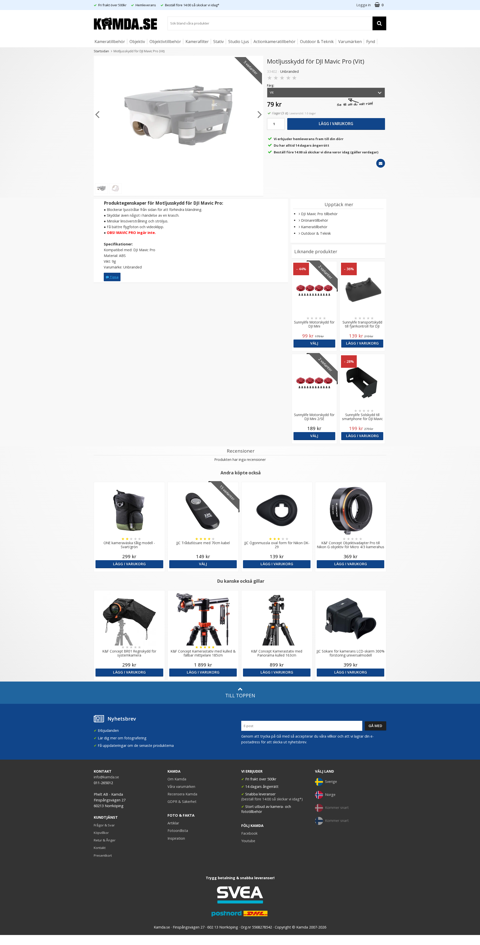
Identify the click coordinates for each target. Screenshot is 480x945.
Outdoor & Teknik (317, 41)
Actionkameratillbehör (275, 41)
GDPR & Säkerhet (182, 801)
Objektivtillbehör (165, 41)
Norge (330, 794)
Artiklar (173, 823)
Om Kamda (177, 779)
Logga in (363, 5)
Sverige (331, 781)
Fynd (370, 41)
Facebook (249, 833)
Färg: (270, 85)
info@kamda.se (106, 777)
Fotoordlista (178, 830)
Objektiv (137, 41)
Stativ (218, 41)
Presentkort (103, 855)
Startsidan (101, 51)
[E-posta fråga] (380, 163)
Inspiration (176, 838)
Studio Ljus (238, 41)
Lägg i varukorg (336, 123)
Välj (314, 343)
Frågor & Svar (104, 825)
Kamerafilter (197, 41)
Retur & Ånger (105, 840)
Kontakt (100, 847)
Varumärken (350, 41)
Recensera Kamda (182, 794)
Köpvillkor (101, 832)
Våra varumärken (181, 786)
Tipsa (113, 277)
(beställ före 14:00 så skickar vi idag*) (272, 799)
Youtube (248, 840)
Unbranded (289, 71)
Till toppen (240, 695)
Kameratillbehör (109, 41)
